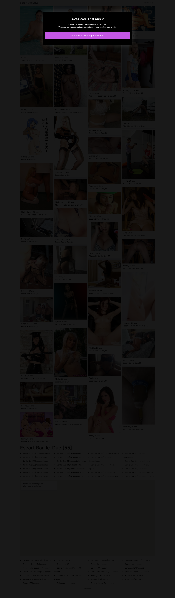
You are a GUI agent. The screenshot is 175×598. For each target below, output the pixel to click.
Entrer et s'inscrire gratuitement (87, 35)
